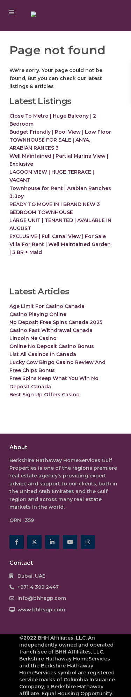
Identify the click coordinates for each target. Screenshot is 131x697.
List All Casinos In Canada (42, 354)
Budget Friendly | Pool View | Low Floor (60, 132)
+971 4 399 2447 (38, 587)
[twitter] (34, 542)
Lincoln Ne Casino (33, 338)
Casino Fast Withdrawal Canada (51, 330)
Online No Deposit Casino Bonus (51, 346)
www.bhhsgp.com (41, 610)
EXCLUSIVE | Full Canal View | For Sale (57, 236)
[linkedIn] (52, 542)
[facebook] (16, 542)
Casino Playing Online (37, 314)
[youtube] (70, 542)
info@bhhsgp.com (41, 598)
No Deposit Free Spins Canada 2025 (55, 322)
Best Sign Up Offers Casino (44, 394)
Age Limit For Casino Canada (47, 306)
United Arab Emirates (47, 491)
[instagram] (88, 542)
